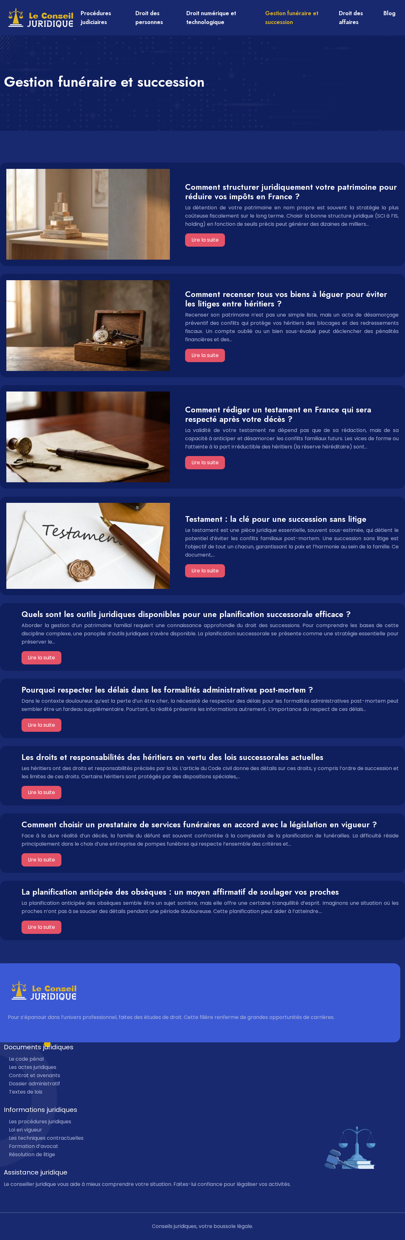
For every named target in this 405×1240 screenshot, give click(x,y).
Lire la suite (205, 240)
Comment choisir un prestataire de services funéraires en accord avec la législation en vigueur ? (199, 824)
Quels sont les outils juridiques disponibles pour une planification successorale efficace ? (186, 614)
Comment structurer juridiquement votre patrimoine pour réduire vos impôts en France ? (291, 191)
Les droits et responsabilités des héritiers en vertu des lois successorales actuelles (172, 757)
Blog (389, 13)
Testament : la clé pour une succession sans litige (275, 519)
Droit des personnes (149, 17)
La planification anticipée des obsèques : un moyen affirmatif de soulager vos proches (180, 892)
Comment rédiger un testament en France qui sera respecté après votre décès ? (278, 414)
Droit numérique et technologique (211, 17)
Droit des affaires (351, 17)
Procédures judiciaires (96, 17)
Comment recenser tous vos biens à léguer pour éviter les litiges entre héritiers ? (286, 298)
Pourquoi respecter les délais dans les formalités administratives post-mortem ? (167, 689)
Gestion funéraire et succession (291, 17)
